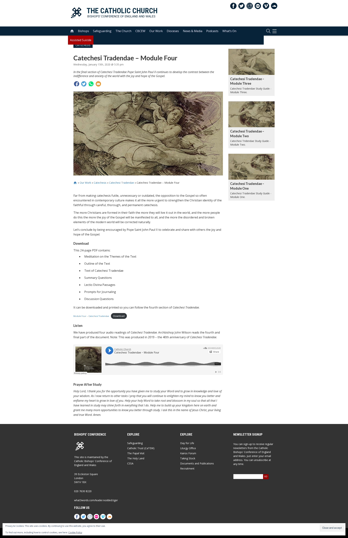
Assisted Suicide (80, 40)
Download (119, 316)
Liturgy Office (188, 448)
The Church (123, 31)
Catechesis (100, 182)
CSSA (130, 463)
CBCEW (140, 31)
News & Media (192, 31)
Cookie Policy (75, 532)
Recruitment (187, 468)
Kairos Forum (188, 453)
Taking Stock (187, 458)
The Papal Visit (135, 453)
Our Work (156, 31)
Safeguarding (102, 31)
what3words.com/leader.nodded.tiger (96, 500)
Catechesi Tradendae (121, 182)
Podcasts (212, 31)
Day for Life (187, 443)
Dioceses (173, 31)
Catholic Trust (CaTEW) (140, 448)
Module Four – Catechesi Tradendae (91, 316)
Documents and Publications (197, 463)
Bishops (83, 31)
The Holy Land (135, 458)
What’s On (229, 31)
